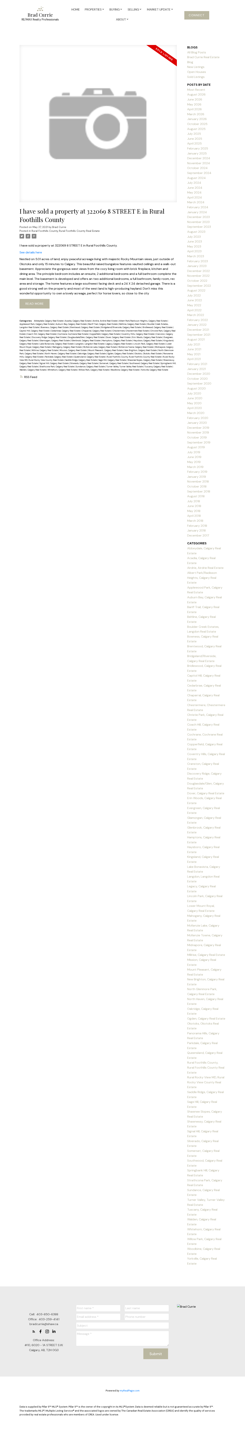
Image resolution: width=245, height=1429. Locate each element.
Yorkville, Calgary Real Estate (154, 369)
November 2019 (198, 432)
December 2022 (198, 271)
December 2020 (198, 374)
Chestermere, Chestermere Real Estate (131, 330)
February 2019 (197, 472)
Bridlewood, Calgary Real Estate (158, 327)
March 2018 (195, 521)
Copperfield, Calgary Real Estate (105, 334)
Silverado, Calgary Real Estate (84, 363)
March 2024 (195, 202)
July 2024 (194, 183)
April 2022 (194, 310)
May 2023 (194, 246)
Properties (93, 9)
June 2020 (194, 398)
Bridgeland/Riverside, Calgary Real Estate (121, 327)
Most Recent (196, 90)
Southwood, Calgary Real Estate (145, 363)
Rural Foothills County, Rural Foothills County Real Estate (66, 231)
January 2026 (197, 119)
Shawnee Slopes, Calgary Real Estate (145, 360)
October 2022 (197, 281)
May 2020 (194, 403)
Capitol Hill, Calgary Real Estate (35, 330)
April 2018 (194, 516)
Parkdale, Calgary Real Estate (59, 356)
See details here (31, 252)
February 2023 (197, 261)
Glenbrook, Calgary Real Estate (86, 340)
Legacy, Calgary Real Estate (119, 343)
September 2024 (199, 173)
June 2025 (194, 139)
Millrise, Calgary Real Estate (45, 350)
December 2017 (198, 535)
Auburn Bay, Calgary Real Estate (71, 324)
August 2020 (196, 388)
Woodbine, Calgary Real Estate (125, 369)
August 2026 (196, 94)
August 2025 (196, 129)
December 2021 (198, 330)
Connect (197, 15)
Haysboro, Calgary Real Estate (147, 340)
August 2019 (196, 447)
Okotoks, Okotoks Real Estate (148, 353)
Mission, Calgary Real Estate (73, 350)
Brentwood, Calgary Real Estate (85, 327)
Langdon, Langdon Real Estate (90, 343)
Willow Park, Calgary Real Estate (94, 369)
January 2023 (197, 266)
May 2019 (194, 462)
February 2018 (197, 526)
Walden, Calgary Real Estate (33, 369)
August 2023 (196, 232)
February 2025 (197, 148)
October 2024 (197, 168)
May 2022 (194, 305)
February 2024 (197, 207)
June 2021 (194, 349)
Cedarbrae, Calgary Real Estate (66, 330)
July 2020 (194, 393)
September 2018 (198, 491)
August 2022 (196, 290)
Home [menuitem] (75, 9)
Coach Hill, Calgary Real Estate (42, 334)
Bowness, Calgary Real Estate (55, 327)
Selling (133, 9)
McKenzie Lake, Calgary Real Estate (100, 347)
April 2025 (194, 143)
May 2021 (193, 354)
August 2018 (196, 496)
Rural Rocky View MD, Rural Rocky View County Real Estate (205, 1082)
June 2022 (194, 300)
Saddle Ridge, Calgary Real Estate (81, 360)
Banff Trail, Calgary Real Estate (103, 324)
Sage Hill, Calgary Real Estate (113, 360)
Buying (114, 9)
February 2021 (197, 364)
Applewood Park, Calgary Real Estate (37, 324)
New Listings (195, 67)
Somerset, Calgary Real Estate (114, 363)
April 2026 (194, 109)
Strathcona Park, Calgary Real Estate (57, 366)
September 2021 (198, 335)
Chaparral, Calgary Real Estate (96, 330)
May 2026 (194, 104)
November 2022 (198, 276)
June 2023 (194, 241)
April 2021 (194, 359)
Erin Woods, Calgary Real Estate (147, 337)
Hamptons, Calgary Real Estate (117, 340)
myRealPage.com (130, 1390)
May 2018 (193, 511)
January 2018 (196, 530)
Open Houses (196, 72)
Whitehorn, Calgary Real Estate (63, 369)
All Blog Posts (196, 52)
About (121, 19)
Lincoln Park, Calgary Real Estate (149, 343)
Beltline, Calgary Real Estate (132, 324)
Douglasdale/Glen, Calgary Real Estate (86, 337)
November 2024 (198, 163)
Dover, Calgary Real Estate (118, 337)
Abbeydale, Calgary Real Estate (49, 320)
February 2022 (197, 320)
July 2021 (193, 344)
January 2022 (197, 325)
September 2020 (199, 383)
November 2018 (198, 481)
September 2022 (199, 286)
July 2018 (193, 501)
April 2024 (194, 197)
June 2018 (194, 506)
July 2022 (194, 295)
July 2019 (193, 452)
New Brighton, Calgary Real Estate (140, 350)
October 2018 (197, 486)
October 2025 (197, 124)
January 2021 (196, 369)
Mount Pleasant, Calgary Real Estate (105, 350)
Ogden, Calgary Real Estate (120, 353)
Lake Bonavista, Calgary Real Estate (57, 343)
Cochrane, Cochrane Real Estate (73, 334)
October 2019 (197, 437)
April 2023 (194, 251)
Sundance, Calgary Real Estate (90, 366)
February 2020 (197, 418)
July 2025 (194, 134)
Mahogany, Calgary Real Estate (67, 347)
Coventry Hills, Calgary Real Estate (138, 334)
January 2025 (197, 153)
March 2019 (195, 467)
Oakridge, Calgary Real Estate (92, 353)
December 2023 (198, 217)
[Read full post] (98, 126)
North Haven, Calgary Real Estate (61, 353)
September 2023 (199, 227)
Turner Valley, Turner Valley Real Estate (124, 366)
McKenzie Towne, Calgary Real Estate (136, 347)
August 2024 (196, 178)
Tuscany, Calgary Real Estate (158, 366)
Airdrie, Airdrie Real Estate (105, 320)
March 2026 (195, 114)
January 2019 (196, 477)
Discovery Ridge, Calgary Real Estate (49, 337)
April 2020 (194, 408)
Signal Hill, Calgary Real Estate (54, 363)
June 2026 (194, 99)
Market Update (159, 9)
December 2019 (198, 428)
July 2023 (194, 237)
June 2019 (194, 457)
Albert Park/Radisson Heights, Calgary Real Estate (143, 320)
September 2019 (198, 442)
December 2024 (198, 158)
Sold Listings (196, 77)
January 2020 (197, 423)
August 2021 (196, 339)
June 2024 (194, 188)
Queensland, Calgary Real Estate (90, 356)
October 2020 (197, 379)
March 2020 (195, 413)
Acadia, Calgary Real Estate (78, 320)
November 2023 (198, 222)
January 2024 (197, 212)
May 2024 (194, 192)
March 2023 (195, 256)
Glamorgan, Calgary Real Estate (55, 340)
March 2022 (195, 315)
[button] (196, 15)
